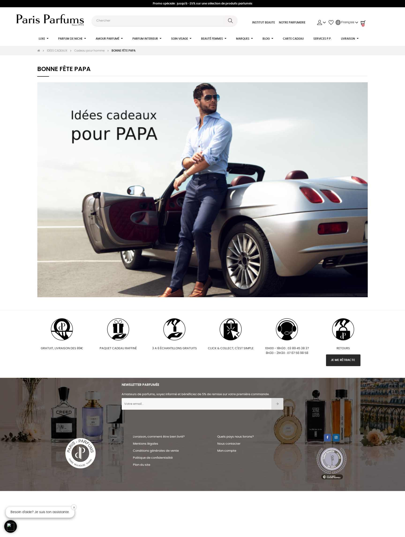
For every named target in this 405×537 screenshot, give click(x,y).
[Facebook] (327, 437)
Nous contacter (228, 443)
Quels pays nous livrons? (235, 436)
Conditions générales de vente (156, 450)
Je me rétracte (343, 360)
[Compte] (321, 22)
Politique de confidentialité (153, 457)
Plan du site (141, 464)
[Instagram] (336, 437)
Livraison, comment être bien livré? (159, 436)
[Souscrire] (277, 404)
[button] (10, 526)
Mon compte (226, 450)
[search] (231, 20)
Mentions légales (145, 443)
